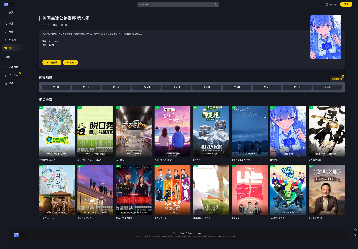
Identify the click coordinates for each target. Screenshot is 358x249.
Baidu (182, 233)
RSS (174, 233)
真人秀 (64, 24)
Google (191, 233)
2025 (46, 24)
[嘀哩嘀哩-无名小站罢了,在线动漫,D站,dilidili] (10, 4)
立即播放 (53, 62)
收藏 (72, 62)
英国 (55, 24)
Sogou (200, 233)
